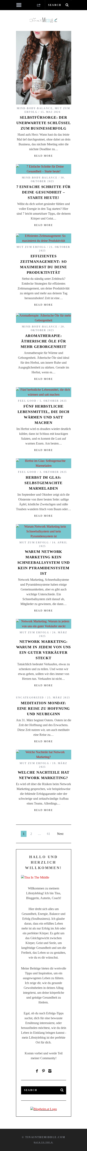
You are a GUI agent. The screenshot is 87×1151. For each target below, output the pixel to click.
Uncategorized (30, 697)
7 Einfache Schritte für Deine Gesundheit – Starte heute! (43, 192)
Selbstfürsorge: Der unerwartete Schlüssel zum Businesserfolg (43, 122)
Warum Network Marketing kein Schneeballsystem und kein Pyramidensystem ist (43, 563)
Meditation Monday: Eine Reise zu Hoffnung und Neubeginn (43, 708)
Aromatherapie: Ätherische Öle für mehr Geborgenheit (43, 341)
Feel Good (27, 400)
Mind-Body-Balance (35, 108)
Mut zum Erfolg (31, 247)
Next (60, 833)
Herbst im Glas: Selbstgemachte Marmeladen (43, 482)
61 (48, 833)
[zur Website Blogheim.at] (43, 1109)
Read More (43, 156)
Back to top (42, 1142)
